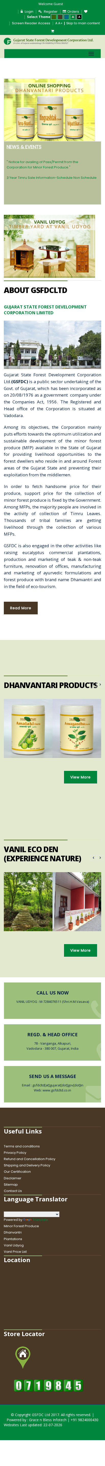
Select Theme (38, 16)
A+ (60, 23)
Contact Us (13, 1190)
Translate (40, 1219)
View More (80, 777)
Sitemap (11, 1184)
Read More (20, 608)
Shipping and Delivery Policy (27, 1165)
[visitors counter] (48, 1385)
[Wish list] (86, 11)
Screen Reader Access (31, 23)
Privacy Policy (15, 1152)
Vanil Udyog (14, 1245)
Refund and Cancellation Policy (29, 1159)
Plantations (13, 1239)
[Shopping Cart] (52, 31)
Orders (73, 11)
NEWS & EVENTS (24, 147)
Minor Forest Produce (21, 1226)
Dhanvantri (13, 1232)
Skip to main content (83, 23)
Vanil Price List (15, 1251)
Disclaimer (12, 1178)
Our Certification (17, 1171)
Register (51, 11)
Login (29, 11)
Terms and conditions (22, 1146)
